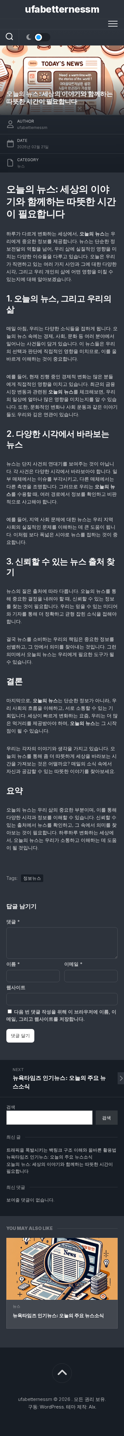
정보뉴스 (32, 878)
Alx (92, 1407)
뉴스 (16, 1306)
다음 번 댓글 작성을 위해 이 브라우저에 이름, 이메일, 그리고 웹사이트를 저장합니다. (61, 1015)
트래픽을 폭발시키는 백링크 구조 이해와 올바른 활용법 (61, 1150)
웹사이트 (15, 987)
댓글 (13, 922)
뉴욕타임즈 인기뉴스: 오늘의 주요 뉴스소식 (58, 1315)
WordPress (52, 1407)
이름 (13, 964)
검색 (10, 1107)
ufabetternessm (62, 9)
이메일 (73, 964)
